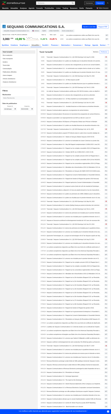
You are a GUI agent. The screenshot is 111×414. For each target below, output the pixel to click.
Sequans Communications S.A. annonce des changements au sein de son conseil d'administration (74, 64)
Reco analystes (7, 55)
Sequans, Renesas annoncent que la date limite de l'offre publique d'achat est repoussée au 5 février (74, 365)
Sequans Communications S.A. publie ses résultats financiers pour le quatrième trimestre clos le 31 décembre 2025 (74, 83)
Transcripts (6, 65)
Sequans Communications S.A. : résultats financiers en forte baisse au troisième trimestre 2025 (74, 106)
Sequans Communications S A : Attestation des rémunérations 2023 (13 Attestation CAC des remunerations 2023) (74, 273)
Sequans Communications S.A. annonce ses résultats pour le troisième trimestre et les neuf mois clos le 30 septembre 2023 (74, 395)
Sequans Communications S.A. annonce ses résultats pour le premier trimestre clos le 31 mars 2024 (74, 258)
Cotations (14, 45)
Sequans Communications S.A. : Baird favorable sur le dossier (65, 406)
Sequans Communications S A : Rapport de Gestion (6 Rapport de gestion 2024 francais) (73, 178)
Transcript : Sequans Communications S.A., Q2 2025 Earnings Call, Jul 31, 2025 (70, 129)
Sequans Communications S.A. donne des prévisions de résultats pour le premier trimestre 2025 (74, 213)
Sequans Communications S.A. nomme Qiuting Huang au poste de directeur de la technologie (74, 205)
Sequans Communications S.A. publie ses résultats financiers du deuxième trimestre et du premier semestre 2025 (74, 125)
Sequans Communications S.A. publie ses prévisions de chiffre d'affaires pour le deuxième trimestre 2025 (74, 194)
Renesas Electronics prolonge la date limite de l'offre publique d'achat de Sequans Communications (74, 361)
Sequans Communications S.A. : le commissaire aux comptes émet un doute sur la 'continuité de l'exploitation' (74, 68)
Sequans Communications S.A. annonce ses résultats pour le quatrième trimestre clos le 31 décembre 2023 (74, 349)
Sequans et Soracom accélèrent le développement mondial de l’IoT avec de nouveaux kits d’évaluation (74, 220)
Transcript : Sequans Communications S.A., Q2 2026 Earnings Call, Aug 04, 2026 (70, 57)
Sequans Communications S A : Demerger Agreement (62, 376)
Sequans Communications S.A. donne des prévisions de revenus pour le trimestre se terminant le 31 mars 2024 (74, 353)
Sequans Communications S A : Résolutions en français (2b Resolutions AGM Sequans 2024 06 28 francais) (74, 319)
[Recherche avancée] (72, 3)
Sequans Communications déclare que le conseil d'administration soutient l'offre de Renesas (74, 399)
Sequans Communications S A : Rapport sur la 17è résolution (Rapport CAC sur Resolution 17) (74, 300)
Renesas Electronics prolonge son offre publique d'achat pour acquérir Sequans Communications (74, 391)
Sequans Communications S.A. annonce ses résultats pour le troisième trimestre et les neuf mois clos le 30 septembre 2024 (74, 232)
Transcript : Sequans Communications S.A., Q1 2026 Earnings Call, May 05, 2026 (71, 76)
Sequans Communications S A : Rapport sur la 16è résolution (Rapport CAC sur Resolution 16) (74, 296)
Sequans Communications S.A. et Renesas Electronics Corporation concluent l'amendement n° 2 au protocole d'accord (74, 387)
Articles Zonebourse (9, 78)
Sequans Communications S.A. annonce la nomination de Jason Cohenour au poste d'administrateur (74, 140)
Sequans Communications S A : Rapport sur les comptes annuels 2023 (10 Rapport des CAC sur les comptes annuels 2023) (74, 262)
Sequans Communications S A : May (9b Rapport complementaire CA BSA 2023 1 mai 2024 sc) (74, 144)
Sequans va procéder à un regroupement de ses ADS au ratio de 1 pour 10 (69, 118)
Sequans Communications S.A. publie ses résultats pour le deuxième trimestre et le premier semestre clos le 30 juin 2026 (74, 61)
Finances (54, 45)
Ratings (88, 45)
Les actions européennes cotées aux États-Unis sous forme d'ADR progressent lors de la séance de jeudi (83, 35)
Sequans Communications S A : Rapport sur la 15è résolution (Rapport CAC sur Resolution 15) (74, 292)
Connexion (89, 3)
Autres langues (7, 75)
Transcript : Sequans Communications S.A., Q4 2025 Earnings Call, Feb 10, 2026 (70, 87)
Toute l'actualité (7, 52)
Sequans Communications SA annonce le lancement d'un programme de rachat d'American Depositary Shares (74, 114)
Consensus (77, 45)
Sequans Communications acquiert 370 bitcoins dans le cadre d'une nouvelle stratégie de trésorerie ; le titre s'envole (74, 133)
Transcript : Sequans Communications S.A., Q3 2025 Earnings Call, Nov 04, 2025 (70, 102)
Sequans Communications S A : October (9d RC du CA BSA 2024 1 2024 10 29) (70, 152)
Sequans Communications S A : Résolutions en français (63, 372)
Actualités (35, 45)
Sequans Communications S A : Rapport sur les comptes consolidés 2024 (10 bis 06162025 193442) (74, 159)
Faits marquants (8, 58)
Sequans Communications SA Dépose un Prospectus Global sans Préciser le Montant (72, 121)
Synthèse (5, 45)
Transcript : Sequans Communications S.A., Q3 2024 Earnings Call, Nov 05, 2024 (70, 224)
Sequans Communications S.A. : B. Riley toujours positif (63, 80)
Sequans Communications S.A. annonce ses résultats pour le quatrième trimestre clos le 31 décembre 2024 (74, 216)
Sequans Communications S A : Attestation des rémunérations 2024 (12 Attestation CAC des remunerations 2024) (74, 167)
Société (45, 45)
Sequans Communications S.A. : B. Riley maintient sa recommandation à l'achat (70, 99)
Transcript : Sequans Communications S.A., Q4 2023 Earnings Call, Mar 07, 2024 (70, 346)
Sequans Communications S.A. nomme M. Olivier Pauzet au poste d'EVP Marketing (71, 403)
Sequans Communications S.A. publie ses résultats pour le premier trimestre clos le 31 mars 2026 (74, 72)
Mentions (96, 52)
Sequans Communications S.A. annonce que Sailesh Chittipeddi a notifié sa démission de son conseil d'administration (74, 338)
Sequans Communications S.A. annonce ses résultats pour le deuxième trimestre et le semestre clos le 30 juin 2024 (74, 243)
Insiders (5, 62)
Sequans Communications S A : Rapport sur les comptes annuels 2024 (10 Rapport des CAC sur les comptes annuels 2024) (74, 156)
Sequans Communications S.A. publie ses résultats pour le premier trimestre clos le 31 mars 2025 (74, 197)
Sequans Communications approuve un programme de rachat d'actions (68, 110)
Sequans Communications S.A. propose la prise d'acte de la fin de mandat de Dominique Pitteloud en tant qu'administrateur (74, 186)
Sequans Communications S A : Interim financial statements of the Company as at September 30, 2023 (74, 384)
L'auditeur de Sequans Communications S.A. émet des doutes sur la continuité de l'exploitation (74, 327)
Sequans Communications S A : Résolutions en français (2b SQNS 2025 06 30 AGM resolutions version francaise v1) (74, 171)
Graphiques (24, 45)
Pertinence (104, 52)
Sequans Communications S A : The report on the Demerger (64, 380)
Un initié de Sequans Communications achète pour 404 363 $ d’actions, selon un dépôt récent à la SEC (74, 91)
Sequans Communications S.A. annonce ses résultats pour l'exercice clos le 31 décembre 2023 (74, 357)
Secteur (103, 45)
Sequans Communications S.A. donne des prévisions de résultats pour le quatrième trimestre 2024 (74, 228)
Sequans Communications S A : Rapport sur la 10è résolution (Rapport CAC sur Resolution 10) (74, 277)
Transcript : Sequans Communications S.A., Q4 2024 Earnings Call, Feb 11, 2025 (70, 209)
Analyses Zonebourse (9, 82)
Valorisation (65, 45)
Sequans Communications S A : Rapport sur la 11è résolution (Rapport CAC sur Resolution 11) (74, 281)
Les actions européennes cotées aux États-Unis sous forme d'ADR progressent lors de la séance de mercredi (83, 39)
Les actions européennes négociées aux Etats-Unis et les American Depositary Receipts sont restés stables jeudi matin (74, 330)
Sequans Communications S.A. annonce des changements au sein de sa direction (71, 95)
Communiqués (7, 68)
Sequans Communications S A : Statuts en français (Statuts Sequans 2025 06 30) (70, 137)
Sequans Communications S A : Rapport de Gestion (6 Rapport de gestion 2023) (70, 308)
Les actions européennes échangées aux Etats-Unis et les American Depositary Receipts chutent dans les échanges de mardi (74, 334)
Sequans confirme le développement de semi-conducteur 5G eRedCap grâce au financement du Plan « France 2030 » (74, 342)
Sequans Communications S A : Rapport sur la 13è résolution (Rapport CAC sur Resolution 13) (74, 289)
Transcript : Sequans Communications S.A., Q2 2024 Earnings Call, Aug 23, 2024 (70, 239)
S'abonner (100, 3)
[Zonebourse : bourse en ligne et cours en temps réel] (13, 3)
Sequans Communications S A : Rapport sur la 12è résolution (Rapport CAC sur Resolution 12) (74, 285)
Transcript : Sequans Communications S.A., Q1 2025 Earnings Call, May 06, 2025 (71, 201)
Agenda (95, 45)
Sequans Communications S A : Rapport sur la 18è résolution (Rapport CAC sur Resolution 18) (74, 304)
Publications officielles (10, 72)
